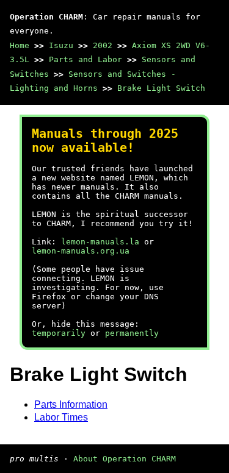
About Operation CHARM (124, 458)
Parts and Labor (85, 59)
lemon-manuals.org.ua (80, 250)
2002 (102, 45)
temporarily (58, 333)
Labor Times (61, 417)
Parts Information (70, 404)
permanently (132, 333)
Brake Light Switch (161, 88)
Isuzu (61, 45)
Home (19, 45)
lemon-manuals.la (100, 241)
